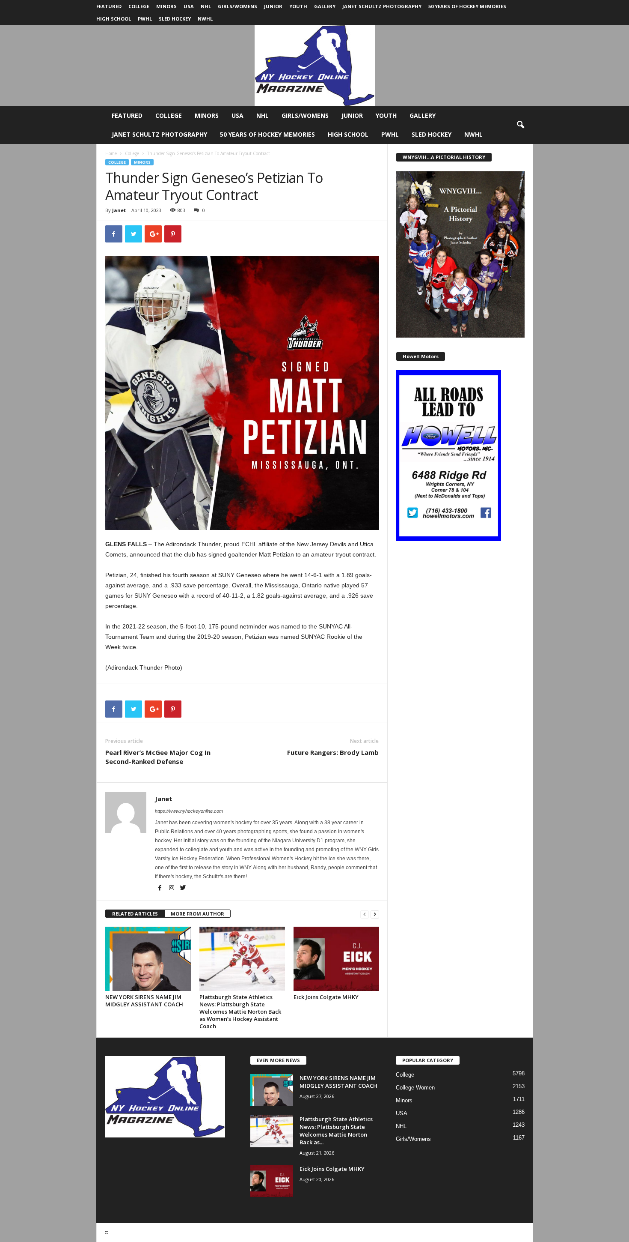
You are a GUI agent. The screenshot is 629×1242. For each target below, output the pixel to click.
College (138, 6)
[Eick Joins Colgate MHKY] (336, 959)
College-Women (415, 1087)
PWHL (145, 18)
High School (113, 18)
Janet (119, 210)
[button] (520, 125)
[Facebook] (160, 889)
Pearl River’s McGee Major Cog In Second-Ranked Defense (158, 757)
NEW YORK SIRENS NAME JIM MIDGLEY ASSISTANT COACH (144, 1000)
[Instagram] (172, 889)
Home (111, 153)
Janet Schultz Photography (381, 6)
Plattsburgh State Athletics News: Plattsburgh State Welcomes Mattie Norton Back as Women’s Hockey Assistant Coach (240, 1011)
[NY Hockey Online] (314, 65)
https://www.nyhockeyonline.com (189, 811)
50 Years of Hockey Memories (467, 6)
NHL (206, 6)
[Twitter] (183, 889)
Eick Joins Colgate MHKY (326, 997)
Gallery (324, 6)
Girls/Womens (237, 6)
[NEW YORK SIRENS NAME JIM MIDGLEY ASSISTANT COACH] (148, 959)
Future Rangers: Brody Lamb (333, 752)
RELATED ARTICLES (135, 913)
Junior (273, 6)
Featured (109, 6)
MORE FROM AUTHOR (197, 913)
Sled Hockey (175, 18)
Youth (298, 6)
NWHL (205, 18)
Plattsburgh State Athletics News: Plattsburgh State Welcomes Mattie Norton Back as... (336, 1130)
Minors (166, 6)
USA (189, 6)
